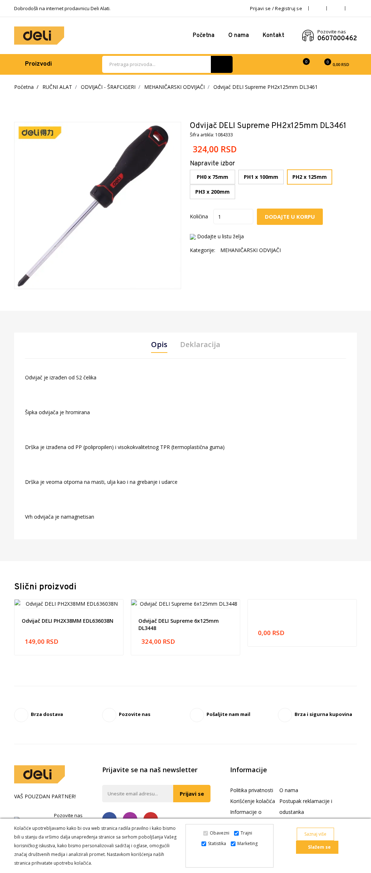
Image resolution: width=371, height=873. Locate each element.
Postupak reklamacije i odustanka (305, 806)
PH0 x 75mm (212, 176)
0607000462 (337, 39)
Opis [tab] (159, 344)
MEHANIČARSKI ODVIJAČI (174, 86)
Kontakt (273, 35)
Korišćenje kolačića (252, 801)
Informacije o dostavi (246, 817)
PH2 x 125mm (309, 176)
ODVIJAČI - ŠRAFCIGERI (108, 86)
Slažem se (319, 847)
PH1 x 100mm (261, 176)
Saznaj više (315, 834)
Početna (203, 35)
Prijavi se (192, 793)
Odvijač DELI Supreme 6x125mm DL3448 (178, 624)
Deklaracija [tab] (200, 344)
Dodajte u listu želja (220, 236)
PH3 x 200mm (212, 191)
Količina (199, 216)
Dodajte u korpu (290, 216)
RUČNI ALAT (57, 86)
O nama (238, 35)
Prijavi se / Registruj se (276, 8)
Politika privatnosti (251, 790)
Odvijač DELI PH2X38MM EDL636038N (67, 620)
